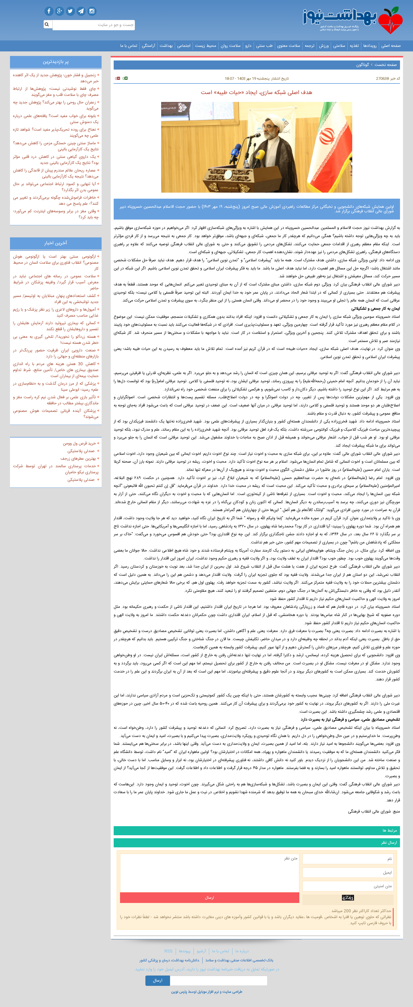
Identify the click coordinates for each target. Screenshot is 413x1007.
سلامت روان (231, 46)
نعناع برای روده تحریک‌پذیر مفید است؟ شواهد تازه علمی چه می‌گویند (56, 132)
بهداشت (166, 46)
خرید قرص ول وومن (79, 443)
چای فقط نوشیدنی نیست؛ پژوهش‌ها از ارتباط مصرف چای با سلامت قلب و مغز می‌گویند (56, 92)
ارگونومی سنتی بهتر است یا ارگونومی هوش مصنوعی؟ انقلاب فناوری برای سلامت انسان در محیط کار (56, 262)
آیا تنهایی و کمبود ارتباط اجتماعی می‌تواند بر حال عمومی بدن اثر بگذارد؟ (56, 187)
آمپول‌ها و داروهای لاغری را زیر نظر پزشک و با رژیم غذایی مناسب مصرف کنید (56, 312)
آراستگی (148, 46)
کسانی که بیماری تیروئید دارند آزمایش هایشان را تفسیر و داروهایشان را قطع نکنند (56, 326)
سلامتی (339, 46)
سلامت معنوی (288, 46)
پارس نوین (179, 992)
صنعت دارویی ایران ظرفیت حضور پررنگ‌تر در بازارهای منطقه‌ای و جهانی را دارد (56, 353)
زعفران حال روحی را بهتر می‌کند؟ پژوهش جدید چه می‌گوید (56, 105)
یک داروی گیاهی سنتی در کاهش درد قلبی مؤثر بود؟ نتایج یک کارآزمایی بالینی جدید (56, 160)
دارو (248, 46)
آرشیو (201, 951)
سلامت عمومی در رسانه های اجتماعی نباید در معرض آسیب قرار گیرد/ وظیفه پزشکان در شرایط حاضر (56, 282)
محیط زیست (205, 46)
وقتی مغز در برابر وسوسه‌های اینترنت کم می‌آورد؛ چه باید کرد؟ (56, 214)
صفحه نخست (386, 65)
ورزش (324, 46)
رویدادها (370, 46)
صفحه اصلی (391, 46)
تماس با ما (128, 46)
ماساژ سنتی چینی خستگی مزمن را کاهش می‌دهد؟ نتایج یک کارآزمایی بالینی (56, 146)
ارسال (157, 980)
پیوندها (184, 951)
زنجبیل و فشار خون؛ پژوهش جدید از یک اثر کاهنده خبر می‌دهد (56, 78)
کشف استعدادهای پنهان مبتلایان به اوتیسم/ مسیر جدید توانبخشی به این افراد (56, 299)
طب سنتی (264, 46)
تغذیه (354, 46)
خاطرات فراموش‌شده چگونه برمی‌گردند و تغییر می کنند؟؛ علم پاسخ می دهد (56, 200)
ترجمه (309, 46)
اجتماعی (183, 46)
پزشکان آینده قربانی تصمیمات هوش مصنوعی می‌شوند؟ (56, 414)
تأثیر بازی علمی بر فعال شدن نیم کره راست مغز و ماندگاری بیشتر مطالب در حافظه (56, 400)
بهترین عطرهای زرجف (78, 458)
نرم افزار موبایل (208, 992)
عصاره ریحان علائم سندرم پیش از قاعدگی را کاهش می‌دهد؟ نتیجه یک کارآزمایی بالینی (56, 173)
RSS (168, 951)
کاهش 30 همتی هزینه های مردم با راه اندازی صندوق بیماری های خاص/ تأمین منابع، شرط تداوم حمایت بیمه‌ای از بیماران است (56, 370)
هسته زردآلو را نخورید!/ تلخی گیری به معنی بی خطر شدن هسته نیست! (56, 340)
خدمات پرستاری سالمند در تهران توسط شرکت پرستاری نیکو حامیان (56, 469)
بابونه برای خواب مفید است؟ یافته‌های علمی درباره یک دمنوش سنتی (56, 119)
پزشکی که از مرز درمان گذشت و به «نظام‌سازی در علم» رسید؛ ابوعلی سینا (56, 386)
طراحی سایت (232, 992)
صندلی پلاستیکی (81, 451)
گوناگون (362, 65)
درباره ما (242, 951)
